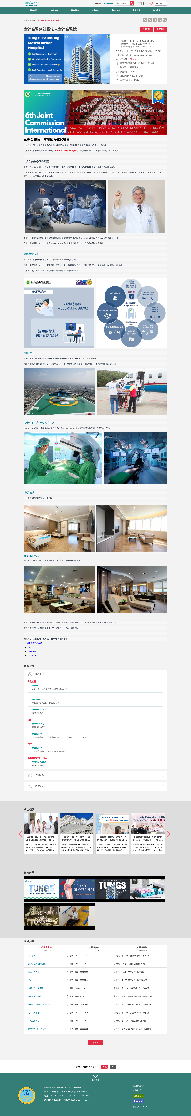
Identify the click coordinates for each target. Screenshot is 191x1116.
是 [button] (106, 1067)
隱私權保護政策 (138, 1085)
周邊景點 (47, 947)
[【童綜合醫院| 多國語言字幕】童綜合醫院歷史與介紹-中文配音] (112, 901)
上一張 (27, 59)
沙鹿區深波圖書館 (35, 988)
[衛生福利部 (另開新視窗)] (26, 1104)
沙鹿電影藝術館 (34, 996)
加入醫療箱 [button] (165, 20)
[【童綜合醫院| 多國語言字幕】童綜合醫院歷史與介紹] (41, 929)
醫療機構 (33, 20)
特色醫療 (39, 786)
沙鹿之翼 (32, 980)
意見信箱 (145, 4)
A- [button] (145, 20)
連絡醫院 (160, 29)
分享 (160, 20)
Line (29, 647)
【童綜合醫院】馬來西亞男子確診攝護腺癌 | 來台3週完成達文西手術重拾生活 (41, 833)
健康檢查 (39, 674)
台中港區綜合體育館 (36, 964)
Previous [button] (22, 834)
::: (92, 3)
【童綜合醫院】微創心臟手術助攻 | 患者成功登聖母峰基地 (76, 833)
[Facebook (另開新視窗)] (138, 1100)
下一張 (107, 59)
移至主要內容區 (5, 3)
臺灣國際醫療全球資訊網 (30, 3)
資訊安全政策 (138, 1089)
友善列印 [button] (155, 20)
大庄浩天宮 (32, 956)
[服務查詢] (139, 3)
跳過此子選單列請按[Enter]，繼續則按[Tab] (140, 20)
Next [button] (167, 834)
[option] (67, 59)
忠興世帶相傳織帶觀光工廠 (39, 1004)
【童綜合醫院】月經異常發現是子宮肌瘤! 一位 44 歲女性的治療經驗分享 (148, 833)
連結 (132, 59)
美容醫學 (39, 775)
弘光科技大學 (33, 972)
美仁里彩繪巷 (33, 1013)
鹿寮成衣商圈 (33, 1021)
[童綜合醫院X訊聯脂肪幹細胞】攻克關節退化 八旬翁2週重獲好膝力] (77, 929)
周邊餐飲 (143, 947)
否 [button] (114, 1067)
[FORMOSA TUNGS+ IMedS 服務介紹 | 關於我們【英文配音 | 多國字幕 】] (41, 901)
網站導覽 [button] (95, 1076)
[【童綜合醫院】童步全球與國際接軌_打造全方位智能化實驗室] (147, 901)
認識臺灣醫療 (108, 3)
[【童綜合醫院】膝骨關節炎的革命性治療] (77, 901)
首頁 (25, 20)
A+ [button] (150, 20)
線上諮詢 (146, 29)
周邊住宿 (95, 947)
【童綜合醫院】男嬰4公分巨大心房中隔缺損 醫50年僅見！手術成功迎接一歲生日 (112, 833)
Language (159, 3)
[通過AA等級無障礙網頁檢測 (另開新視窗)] (138, 1095)
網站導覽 (98, 3)
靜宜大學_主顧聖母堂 (37, 1029)
